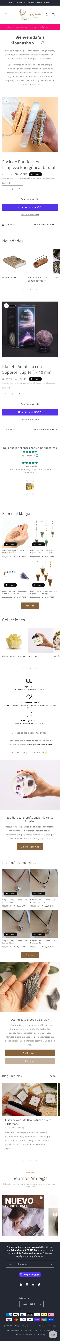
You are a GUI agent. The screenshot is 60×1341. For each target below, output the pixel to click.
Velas (31, 656)
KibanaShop (14, 1326)
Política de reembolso (14, 1330)
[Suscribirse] (51, 1264)
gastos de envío (25, 178)
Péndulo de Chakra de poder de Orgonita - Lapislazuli (14, 592)
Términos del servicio (33, 1330)
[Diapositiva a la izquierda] (23, 289)
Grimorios (7, 277)
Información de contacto (25, 1335)
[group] (23, 1215)
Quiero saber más (30, 846)
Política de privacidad (47, 1326)
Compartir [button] (10, 224)
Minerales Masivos (12, 656)
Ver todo (30, 605)
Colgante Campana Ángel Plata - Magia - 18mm (15, 901)
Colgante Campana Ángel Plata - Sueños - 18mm (15, 942)
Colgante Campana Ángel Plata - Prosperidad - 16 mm (43, 901)
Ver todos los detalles (44, 224)
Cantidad (6, 183)
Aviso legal (42, 1335)
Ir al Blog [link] (30, 1060)
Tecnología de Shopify (28, 1326)
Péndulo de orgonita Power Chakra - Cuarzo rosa (13, 551)
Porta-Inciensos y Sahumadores (37, 279)
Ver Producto (30, 1052)
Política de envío (50, 1330)
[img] (30, 452)
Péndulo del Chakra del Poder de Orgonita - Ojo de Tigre (43, 592)
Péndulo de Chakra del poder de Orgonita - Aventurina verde (43, 551)
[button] (6, 15)
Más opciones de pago (30, 214)
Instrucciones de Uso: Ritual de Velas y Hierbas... (28, 1122)
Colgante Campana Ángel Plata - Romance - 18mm (43, 942)
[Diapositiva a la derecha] (36, 289)
